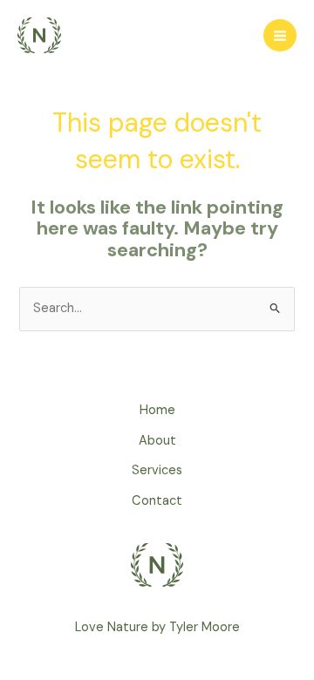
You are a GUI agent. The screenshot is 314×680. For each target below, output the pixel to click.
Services (157, 470)
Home (157, 410)
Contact (157, 501)
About (157, 440)
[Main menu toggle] (280, 35)
